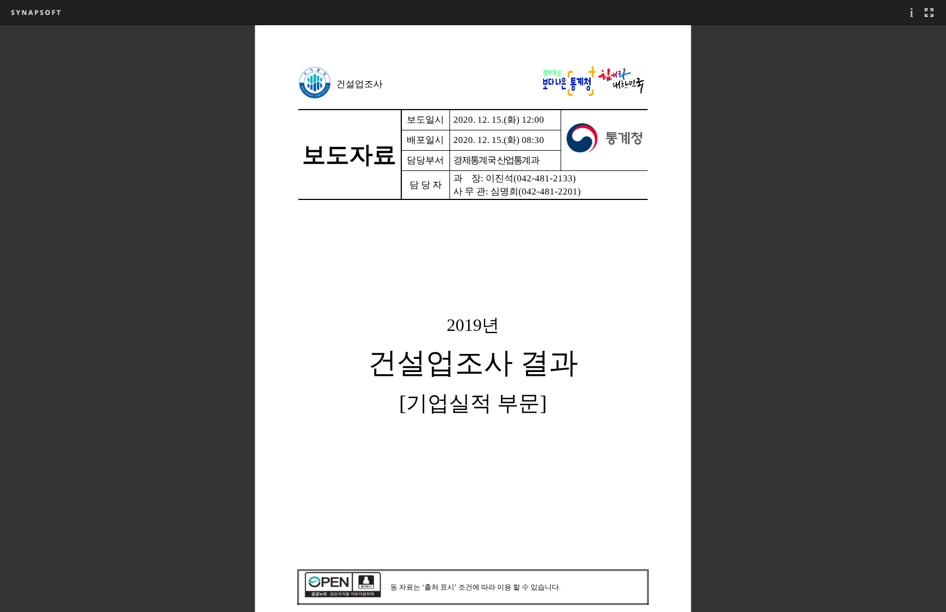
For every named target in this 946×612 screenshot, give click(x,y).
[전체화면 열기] (929, 12)
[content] (473, 318)
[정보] (911, 12)
